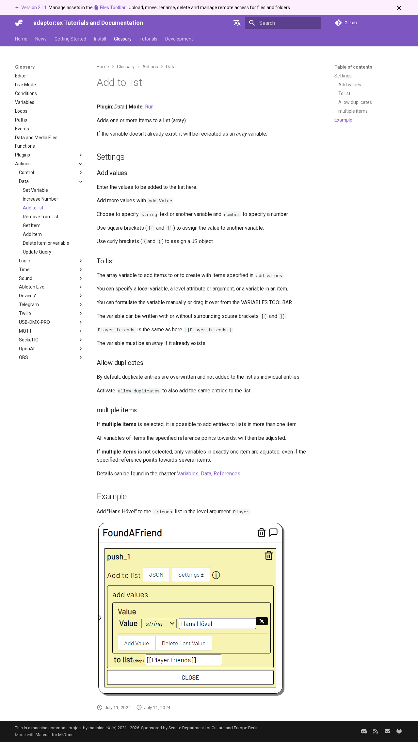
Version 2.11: (34, 7)
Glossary (123, 38)
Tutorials (148, 38)
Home (21, 38)
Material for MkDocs (54, 734)
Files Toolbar (113, 7)
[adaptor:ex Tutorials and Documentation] (18, 22)
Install (100, 38)
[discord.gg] (364, 731)
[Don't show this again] (399, 8)
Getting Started (70, 38)
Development (179, 38)
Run (149, 107)
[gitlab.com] (399, 731)
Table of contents (353, 67)
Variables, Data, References (208, 473)
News (41, 38)
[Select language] (237, 22)
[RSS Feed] (375, 731)
